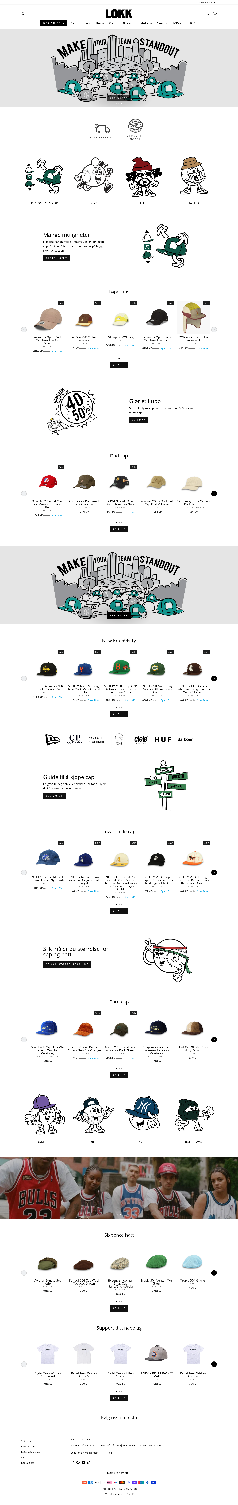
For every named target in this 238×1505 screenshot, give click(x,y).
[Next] (214, 493)
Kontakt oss (27, 1462)
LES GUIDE (54, 795)
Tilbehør (128, 23)
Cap (73, 23)
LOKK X (177, 23)
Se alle (119, 365)
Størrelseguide (29, 1441)
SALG (192, 23)
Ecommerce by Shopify (123, 1494)
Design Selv (54, 23)
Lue (86, 23)
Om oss (25, 1457)
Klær (112, 23)
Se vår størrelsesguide (67, 964)
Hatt (99, 23)
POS (105, 1494)
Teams (161, 23)
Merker (145, 23)
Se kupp (139, 419)
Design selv (56, 258)
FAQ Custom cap (30, 1446)
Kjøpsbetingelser (30, 1451)
